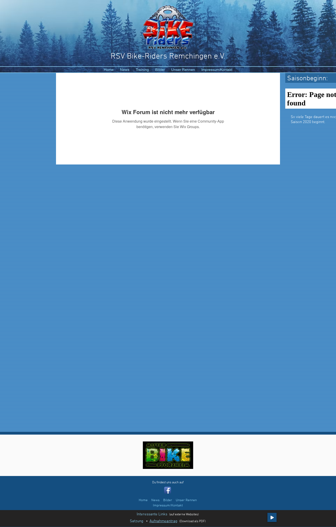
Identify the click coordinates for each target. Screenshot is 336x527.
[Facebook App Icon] (167, 490)
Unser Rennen (186, 500)
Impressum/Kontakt (168, 505)
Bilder (167, 500)
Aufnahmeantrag (163, 521)
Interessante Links (152, 514)
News (155, 500)
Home (143, 500)
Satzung (136, 521)
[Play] (272, 517)
